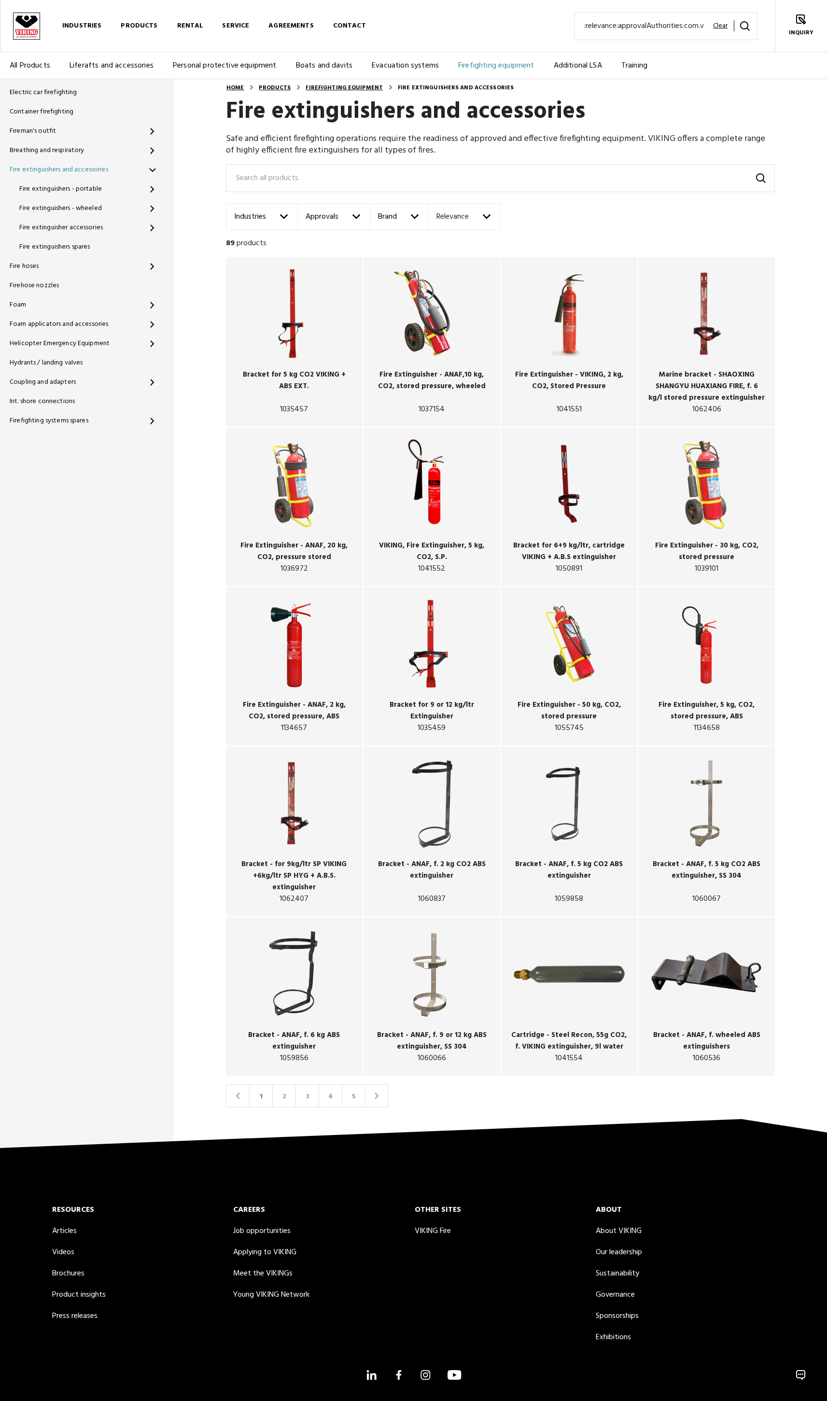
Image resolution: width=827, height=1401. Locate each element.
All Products (30, 65)
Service (235, 25)
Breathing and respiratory (47, 150)
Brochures (68, 1273)
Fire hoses (24, 266)
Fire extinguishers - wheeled (60, 208)
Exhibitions (613, 1337)
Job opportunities (262, 1231)
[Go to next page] (376, 1095)
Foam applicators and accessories (59, 324)
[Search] (745, 26)
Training (634, 65)
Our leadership (619, 1252)
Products (139, 25)
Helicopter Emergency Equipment (60, 343)
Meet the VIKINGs (263, 1273)
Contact (349, 25)
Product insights (79, 1295)
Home (235, 88)
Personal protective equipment (225, 65)
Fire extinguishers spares (54, 246)
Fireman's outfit (33, 131)
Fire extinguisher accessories (61, 227)
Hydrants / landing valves (46, 362)
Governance (615, 1295)
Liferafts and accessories (112, 65)
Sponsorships (617, 1316)
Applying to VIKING (264, 1252)
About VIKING (619, 1231)
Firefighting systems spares (49, 420)
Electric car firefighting (43, 92)
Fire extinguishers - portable (60, 189)
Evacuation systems (405, 65)
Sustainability (617, 1273)
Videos (63, 1252)
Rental (190, 25)
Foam (18, 304)
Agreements (290, 25)
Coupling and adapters (43, 382)
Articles (64, 1231)
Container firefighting (41, 111)
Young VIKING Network (271, 1295)
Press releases (75, 1316)
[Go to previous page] (237, 1095)
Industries (81, 25)
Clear (720, 26)
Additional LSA (578, 65)
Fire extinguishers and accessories (59, 169)
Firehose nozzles (34, 285)
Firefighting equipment (496, 65)
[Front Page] (26, 26)
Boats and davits (324, 65)
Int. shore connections (42, 401)
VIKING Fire (433, 1231)
